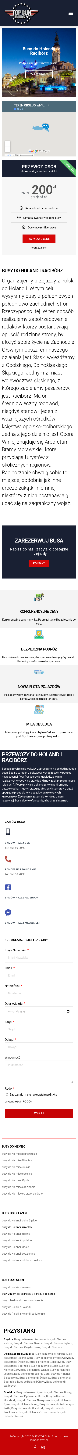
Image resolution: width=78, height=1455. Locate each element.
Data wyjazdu (14, 1003)
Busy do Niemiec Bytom (58, 1343)
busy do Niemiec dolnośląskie (19, 1153)
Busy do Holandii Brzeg (24, 1404)
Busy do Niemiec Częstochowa (22, 1347)
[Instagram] (43, 1447)
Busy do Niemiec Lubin (44, 1365)
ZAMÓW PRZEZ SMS (17, 842)
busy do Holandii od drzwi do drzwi (22, 1260)
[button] (70, 13)
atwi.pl (44, 1439)
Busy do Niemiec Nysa (29, 1392)
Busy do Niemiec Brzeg (58, 1392)
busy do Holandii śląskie (16, 1233)
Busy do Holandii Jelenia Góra (31, 1373)
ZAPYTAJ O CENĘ (39, 238)
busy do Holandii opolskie (17, 1240)
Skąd (8, 1022)
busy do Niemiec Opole (15, 1180)
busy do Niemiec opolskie (17, 1173)
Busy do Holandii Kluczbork (27, 1408)
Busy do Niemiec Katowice (30, 1339)
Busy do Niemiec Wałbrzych (50, 1357)
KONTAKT (39, 563)
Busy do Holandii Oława (31, 1381)
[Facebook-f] (35, 1447)
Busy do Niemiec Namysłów (33, 1400)
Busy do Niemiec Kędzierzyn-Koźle (24, 1396)
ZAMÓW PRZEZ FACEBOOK (21, 897)
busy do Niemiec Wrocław (17, 1160)
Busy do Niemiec (13, 1146)
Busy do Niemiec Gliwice (28, 1343)
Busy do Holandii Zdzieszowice (37, 1412)
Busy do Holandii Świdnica (35, 1377)
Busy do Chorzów (52, 1347)
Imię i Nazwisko (16, 950)
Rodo (8, 1088)
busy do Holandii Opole (15, 1247)
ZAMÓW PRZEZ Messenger (22, 922)
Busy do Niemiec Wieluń (34, 1369)
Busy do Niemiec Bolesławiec (47, 1361)
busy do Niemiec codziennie (18, 1186)
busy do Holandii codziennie (18, 1253)
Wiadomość (12, 1057)
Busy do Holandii (14, 1213)
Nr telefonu (12, 986)
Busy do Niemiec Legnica (50, 1353)
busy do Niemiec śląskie (16, 1167)
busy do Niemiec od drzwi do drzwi (22, 1193)
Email (9, 968)
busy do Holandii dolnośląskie (19, 1220)
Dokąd (9, 1039)
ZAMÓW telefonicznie (20, 869)
